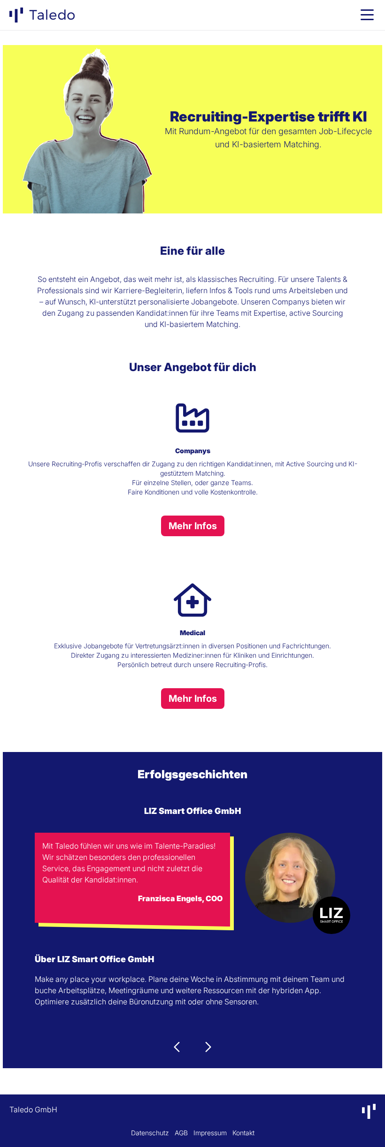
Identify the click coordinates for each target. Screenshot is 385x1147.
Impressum (210, 1133)
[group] (367, 15)
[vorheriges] (177, 1047)
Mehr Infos (193, 526)
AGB (181, 1133)
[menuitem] (42, 15)
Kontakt (243, 1133)
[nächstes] (207, 1047)
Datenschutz (150, 1133)
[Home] (42, 15)
